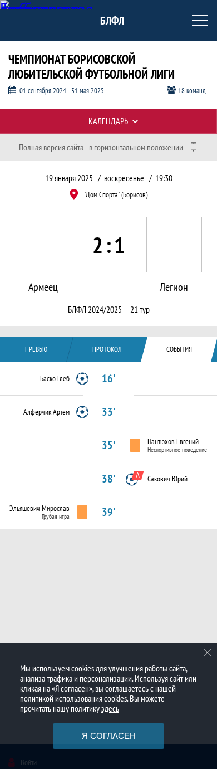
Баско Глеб (55, 378)
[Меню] (200, 20)
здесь (110, 708)
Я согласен (109, 736)
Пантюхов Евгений (173, 441)
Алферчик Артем (46, 411)
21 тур (140, 309)
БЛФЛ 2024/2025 (95, 309)
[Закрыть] (208, 653)
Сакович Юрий (167, 478)
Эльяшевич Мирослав (39, 508)
